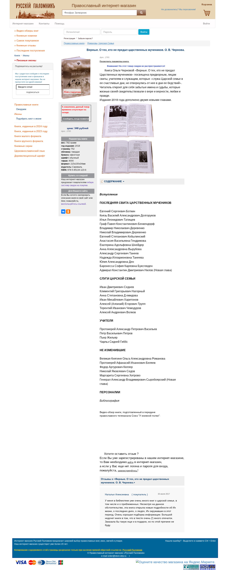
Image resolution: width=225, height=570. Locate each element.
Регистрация (69, 38)
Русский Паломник (132, 550)
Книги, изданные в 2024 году (30, 126)
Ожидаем (21, 109)
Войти (206, 23)
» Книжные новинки (25, 35)
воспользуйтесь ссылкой (73, 204)
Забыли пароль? (85, 38)
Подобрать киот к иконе (28, 118)
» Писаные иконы (25, 60)
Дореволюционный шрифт (29, 155)
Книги (17, 55)
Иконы (26, 55)
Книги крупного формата (28, 141)
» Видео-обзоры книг (26, 30)
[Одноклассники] (68, 211)
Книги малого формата (27, 136)
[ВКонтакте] (63, 211)
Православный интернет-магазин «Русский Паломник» (117, 553)
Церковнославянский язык (29, 150)
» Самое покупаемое (26, 40)
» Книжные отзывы (25, 45)
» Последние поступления (29, 50)
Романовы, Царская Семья (100, 43)
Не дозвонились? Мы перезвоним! (178, 9)
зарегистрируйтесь (127, 471)
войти (130, 462)
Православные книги (26, 104)
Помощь (59, 23)
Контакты (44, 23)
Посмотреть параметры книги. (114, 61)
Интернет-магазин (23, 23)
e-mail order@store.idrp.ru (113, 556)
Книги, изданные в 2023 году (30, 131)
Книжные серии (23, 146)
